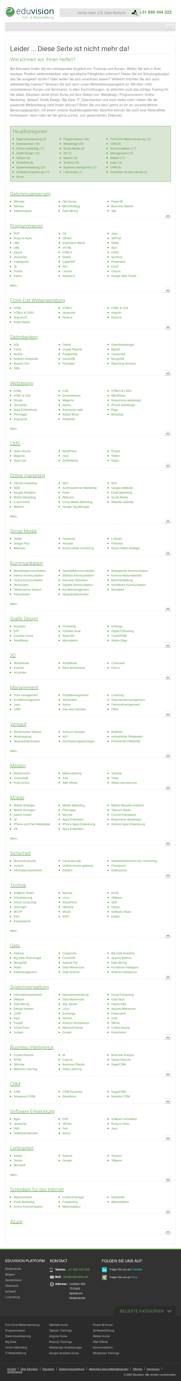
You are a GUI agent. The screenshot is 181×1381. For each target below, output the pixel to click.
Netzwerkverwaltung (75, 994)
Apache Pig (69, 962)
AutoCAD (68, 636)
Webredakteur (71, 1206)
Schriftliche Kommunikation (128, 585)
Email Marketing (121, 492)
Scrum (66, 704)
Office (115, 709)
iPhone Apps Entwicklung (78, 824)
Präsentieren (22, 594)
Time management (26, 695)
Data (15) (116, 162)
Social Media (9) (73, 148)
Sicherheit (20, 853)
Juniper (18, 865)
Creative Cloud (23, 636)
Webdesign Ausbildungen (65, 1347)
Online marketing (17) (30, 148)
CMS (15, 443)
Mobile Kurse (101, 1336)
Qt (15, 266)
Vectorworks (21, 663)
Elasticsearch (22, 921)
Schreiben (117, 589)
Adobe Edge (119, 640)
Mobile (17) (117, 158)
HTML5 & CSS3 (24, 312)
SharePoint (69, 902)
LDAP (17, 1013)
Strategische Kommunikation (129, 571)
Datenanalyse (23, 211)
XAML (115, 243)
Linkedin (116, 538)
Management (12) (121, 153)
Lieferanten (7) (72, 172)
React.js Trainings (60, 1342)
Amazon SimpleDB (26, 359)
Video (115, 778)
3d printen (20, 672)
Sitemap (137, 1368)
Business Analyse (122, 1055)
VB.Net (66, 238)
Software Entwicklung (32, 1111)
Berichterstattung (122, 580)
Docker (67, 1032)
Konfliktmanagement (75, 589)
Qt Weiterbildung (103, 1330)
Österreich (11, 1286)
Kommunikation (26, 563)
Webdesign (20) (73, 144)
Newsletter (118, 1197)
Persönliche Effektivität (125, 741)
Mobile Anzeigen (24, 810)
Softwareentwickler (26, 1133)
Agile (17, 1119)
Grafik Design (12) (28, 153)
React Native (22, 322)
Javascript (20, 257)
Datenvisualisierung (30, 194)
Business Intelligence (32, 1047)
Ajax (114, 247)
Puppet (18, 1023)
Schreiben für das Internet (37, 1189)
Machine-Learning (25, 1069)
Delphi (66, 257)
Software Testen (24, 893)
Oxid (65, 456)
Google (67, 1160)
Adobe (18, 1156)
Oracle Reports (121, 1059)
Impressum (153, 1368)
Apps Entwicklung (25, 409)
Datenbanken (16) (28, 144)
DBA (17, 368)
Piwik (65, 492)
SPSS (17, 1059)
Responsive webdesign (126, 400)
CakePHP (68, 262)
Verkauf (18, 724)
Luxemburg (12, 1297)
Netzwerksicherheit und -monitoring (134, 861)
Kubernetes (118, 1032)
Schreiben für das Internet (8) (129, 172)
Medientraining (72, 773)
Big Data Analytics (123, 953)
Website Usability (122, 502)
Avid (65, 778)
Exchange (68, 1013)
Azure (20, 177)
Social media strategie (125, 548)
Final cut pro (21, 782)
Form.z (115, 668)
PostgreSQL (70, 354)
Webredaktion (120, 1202)
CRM (17, 709)
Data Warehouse (73, 967)
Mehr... (14, 285)
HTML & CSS (119, 308)
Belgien (10, 1274)
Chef (114, 1018)
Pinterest (117, 543)
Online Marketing (16, 1347)
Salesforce (69, 1096)
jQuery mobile (23, 814)
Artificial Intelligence (124, 972)
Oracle (66, 344)
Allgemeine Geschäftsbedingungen (108, 1368)
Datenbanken (24, 337)
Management (24, 687)
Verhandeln (21, 585)
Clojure (116, 271)
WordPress (118, 395)
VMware (116, 897)
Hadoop (19, 953)
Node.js (67, 317)
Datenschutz (119, 870)
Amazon (116, 1156)
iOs (16, 829)
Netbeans (68, 276)
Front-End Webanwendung (37, 300)
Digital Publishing (122, 631)
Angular (116, 312)
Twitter (18, 538)
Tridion (115, 456)
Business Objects (122, 206)
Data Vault (117, 999)
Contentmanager (73, 1197)
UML (17, 247)
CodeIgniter (21, 262)
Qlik (113, 211)
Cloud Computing (25, 902)
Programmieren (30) (76, 139)
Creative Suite (71, 631)
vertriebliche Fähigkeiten (127, 736)
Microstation (70, 640)
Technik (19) (71, 162)
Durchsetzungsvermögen (78, 741)
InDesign (117, 626)
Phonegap (20, 414)
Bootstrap (117, 414)
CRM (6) (115, 167)
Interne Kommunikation (28, 575)
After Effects (100, 1342)
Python (18, 276)
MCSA (66, 912)
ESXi (65, 916)
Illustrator (19, 626)
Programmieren (26, 226)
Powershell (118, 262)
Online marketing (27, 475)
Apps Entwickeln (73, 819)
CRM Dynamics (72, 1091)
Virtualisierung (23, 897)
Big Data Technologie (27, 958)
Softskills (117, 732)
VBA (16, 243)
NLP (65, 736)
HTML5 (67, 252)
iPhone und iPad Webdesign (32, 824)
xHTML (67, 247)
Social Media (119, 497)
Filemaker (68, 363)
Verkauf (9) (23, 158)
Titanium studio (121, 810)
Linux (66, 897)
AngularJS (20, 317)
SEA (114, 483)
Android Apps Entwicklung (128, 824)
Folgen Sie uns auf (125, 1269)
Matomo (19, 506)
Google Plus (21, 543)
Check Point (21, 1027)
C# (64, 233)
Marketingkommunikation (30, 571)
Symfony (116, 257)
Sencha (67, 814)
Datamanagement (25, 972)
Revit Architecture (73, 668)
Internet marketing (25, 483)
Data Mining (70, 211)
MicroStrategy (71, 206)
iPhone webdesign (123, 405)
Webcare (68, 497)
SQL (16, 344)
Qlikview (19, 201)
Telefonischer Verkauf (27, 589)
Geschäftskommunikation (78, 571)
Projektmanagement (75, 695)
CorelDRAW (119, 636)
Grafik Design (24, 618)
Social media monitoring (78, 548)
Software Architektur (124, 1119)
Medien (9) (70, 158)
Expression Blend (73, 243)
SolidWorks (21, 640)
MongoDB (117, 359)
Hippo (115, 460)
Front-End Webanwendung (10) (130, 139)
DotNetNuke (70, 460)
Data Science (71, 972)
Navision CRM (120, 1096)
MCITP (18, 912)
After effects (69, 782)
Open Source (22, 451)
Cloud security (71, 861)
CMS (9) (115, 144)
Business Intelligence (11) (80, 167)
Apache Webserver (123, 1009)
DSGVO (67, 870)
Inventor (19, 668)
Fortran (18, 271)
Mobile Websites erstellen (127, 805)
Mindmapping (22, 736)
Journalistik (21, 778)
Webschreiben (23, 1197)
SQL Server (69, 1004)
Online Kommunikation (28, 580)
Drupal (18, 400)
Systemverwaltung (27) (31, 167)
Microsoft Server (72, 1027)
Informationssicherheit (28, 870)
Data (15, 945)
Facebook (68, 538)
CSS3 (115, 252)
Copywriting (70, 1202)
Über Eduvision (29, 1368)
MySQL (116, 349)
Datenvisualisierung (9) (31, 139)
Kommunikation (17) (123, 148)
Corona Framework (123, 814)
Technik (18, 885)
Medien (18, 765)
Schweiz (10, 1291)
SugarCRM (118, 1064)
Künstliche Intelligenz (125, 967)
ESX (16, 916)
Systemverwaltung (29, 987)
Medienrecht (22, 773)
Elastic (115, 916)
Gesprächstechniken (75, 594)
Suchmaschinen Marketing (79, 488)
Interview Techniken (75, 580)
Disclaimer (48, 1368)
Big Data (10, 1342)
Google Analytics (24, 492)
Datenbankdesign (122, 344)
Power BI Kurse (103, 1325)
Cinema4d (118, 663)
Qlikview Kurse (58, 1325)
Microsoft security (25, 861)
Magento (68, 400)
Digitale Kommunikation (77, 585)
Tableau (19, 206)
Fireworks (68, 419)
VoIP (114, 902)
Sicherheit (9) (24, 162)
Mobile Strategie (24, 805)
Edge (114, 409)
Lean (17, 704)
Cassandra (118, 354)
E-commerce (22, 502)
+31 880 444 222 (154, 12)
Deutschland (13, 1280)
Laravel (67, 271)
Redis (17, 967)
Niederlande (13, 1269)
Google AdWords (122, 488)
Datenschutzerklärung (71, 1368)
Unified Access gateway (77, 865)
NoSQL (18, 354)
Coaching (117, 695)
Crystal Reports (72, 349)
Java (114, 233)
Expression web (72, 409)
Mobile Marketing (25, 497)
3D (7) (67, 153)
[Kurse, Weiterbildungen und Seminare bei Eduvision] (29, 13)
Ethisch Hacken (24, 1009)
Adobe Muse (70, 414)
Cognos (67, 1059)
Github (115, 1023)
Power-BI (117, 201)
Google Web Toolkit (123, 276)
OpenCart (20, 460)
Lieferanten (22, 1148)
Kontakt (11, 1368)
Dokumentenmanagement (128, 700)
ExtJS (115, 266)
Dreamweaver (71, 395)
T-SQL (18, 349)
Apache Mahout (121, 958)
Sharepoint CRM (24, 1096)
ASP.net (116, 238)
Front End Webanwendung (22, 1325)
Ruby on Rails (23, 238)
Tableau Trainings (60, 1330)
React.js (116, 317)
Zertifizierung (14, 1371)
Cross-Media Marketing (77, 502)
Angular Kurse (58, 1336)
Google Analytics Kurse (64, 1353)
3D (13, 655)
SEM (17, 488)
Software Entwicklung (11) (33, 172)
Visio (17, 1018)
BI (63, 1055)
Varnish (67, 1018)
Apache (67, 1156)
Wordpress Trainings (106, 1353)
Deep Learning (72, 1069)
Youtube (67, 543)
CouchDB (68, 359)
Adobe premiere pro (124, 782)
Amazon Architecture (75, 1023)
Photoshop (69, 626)
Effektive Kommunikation (78, 575)
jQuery (18, 252)
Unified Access (120, 1027)
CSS (65, 391)
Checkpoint (118, 865)
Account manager (73, 732)
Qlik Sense (69, 201)
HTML (17, 308)
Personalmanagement (125, 704)
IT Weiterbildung (15, 1353)
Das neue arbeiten (74, 709)
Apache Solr (21, 363)
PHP (17, 233)
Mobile (17, 797)
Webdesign (21, 383)
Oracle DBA (118, 1004)
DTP (16, 631)
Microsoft (19, 1165)
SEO (65, 483)
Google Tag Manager (76, 506)
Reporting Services (123, 363)
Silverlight (20, 907)
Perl (65, 266)
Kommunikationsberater (126, 575)
